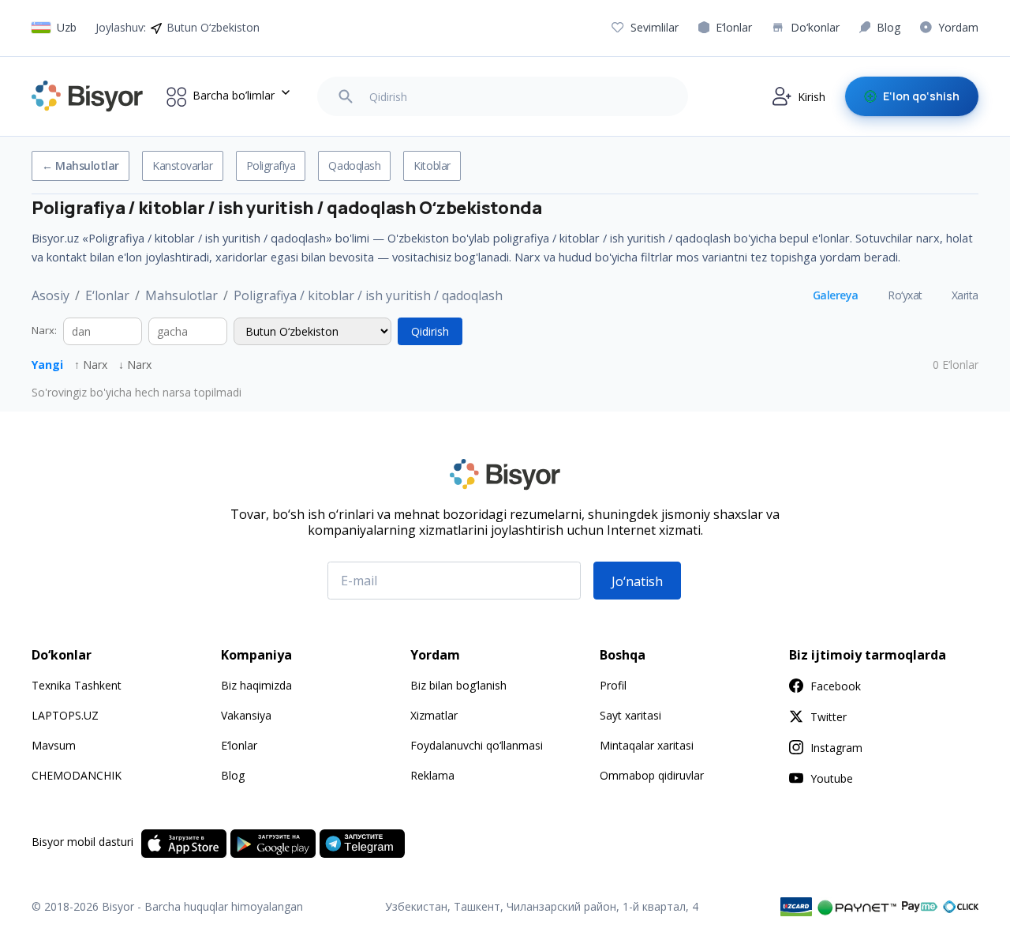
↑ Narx (90, 364)
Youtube (831, 778)
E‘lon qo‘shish (921, 95)
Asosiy (50, 295)
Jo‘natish (637, 581)
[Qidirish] (345, 96)
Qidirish (430, 331)
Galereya (835, 295)
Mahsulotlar (181, 295)
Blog (233, 775)
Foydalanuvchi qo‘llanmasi (476, 745)
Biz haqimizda (256, 685)
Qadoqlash (354, 165)
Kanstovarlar (182, 165)
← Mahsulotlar (80, 165)
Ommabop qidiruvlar (652, 775)
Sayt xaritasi (630, 715)
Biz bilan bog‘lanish (458, 685)
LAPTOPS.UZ (65, 715)
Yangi (47, 364)
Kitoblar (431, 165)
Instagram (836, 747)
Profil (613, 685)
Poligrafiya (271, 165)
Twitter (828, 716)
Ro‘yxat (905, 295)
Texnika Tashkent (77, 685)
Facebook (835, 686)
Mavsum (54, 745)
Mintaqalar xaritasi (647, 745)
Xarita (965, 295)
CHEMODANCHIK (77, 775)
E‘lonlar (107, 295)
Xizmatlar (434, 715)
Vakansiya (246, 715)
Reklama (432, 775)
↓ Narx (135, 364)
